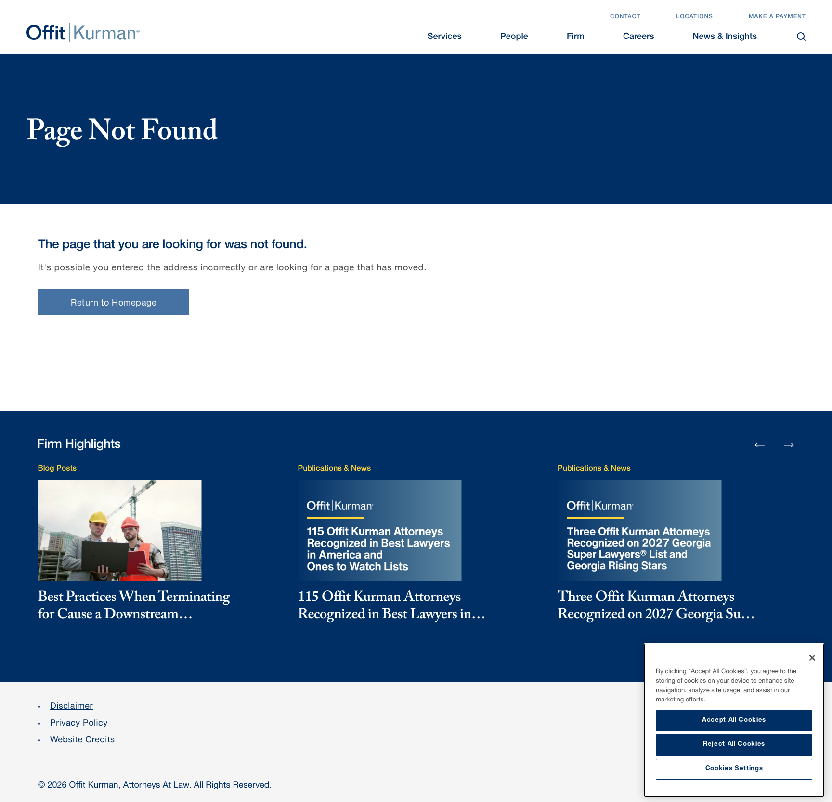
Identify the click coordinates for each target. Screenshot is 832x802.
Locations (694, 17)
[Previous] (760, 445)
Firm (576, 37)
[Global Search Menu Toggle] (801, 36)
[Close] (812, 657)
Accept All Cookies (734, 720)
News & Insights (725, 37)
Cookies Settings (734, 769)
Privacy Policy (79, 724)
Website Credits (82, 741)
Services (445, 37)
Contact (625, 17)
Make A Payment (777, 17)
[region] (734, 720)
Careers (638, 37)
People (514, 37)
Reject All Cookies (734, 744)
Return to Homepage (113, 303)
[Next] (789, 445)
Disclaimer (71, 707)
